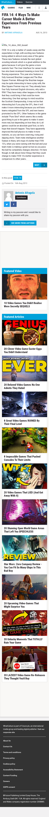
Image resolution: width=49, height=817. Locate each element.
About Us (7, 741)
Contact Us (7, 746)
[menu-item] (11, 8)
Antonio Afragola (13, 32)
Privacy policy (9, 758)
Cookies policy (9, 764)
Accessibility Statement (13, 770)
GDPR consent (9, 787)
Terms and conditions (12, 752)
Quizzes (29, 2)
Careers (6, 781)
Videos (20, 2)
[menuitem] (8, 2)
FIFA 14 (17, 178)
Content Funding (10, 775)
